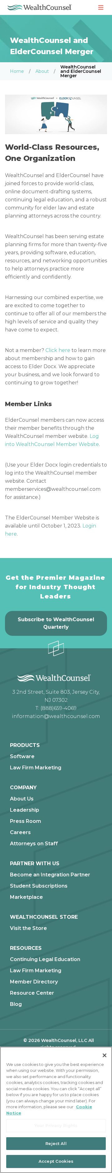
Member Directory (34, 981)
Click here (57, 350)
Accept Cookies (56, 1161)
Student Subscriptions (39, 886)
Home (17, 71)
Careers (20, 832)
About (42, 71)
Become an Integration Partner (50, 874)
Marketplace (26, 897)
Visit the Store (28, 928)
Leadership (24, 810)
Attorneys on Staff (34, 843)
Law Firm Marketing (35, 767)
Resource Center (32, 993)
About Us (22, 798)
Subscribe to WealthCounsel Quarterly (56, 623)
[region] (56, 1110)
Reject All (55, 1143)
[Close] (104, 1055)
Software (22, 756)
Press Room (25, 821)
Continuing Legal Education (45, 959)
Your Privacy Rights (56, 1125)
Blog (16, 1004)
